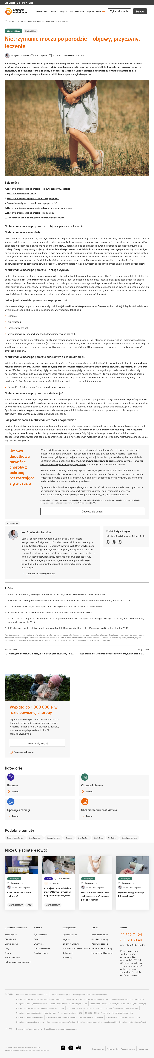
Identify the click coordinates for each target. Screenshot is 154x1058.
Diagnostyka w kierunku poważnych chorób (89, 994)
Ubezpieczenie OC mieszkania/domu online (123, 1017)
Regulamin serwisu (128, 1049)
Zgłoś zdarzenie (119, 11)
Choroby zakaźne (35, 838)
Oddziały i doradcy (99, 939)
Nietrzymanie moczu (32, 279)
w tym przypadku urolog (31, 410)
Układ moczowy (12, 523)
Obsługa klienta (69, 927)
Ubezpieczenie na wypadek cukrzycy (104, 1003)
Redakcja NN (54, 883)
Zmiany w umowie (71, 943)
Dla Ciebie (10, 2)
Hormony (69, 838)
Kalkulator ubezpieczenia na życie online (32, 994)
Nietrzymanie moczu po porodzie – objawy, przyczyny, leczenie (38, 188)
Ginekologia (98, 838)
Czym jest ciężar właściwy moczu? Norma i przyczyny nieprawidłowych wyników (57, 892)
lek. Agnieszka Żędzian (20, 55)
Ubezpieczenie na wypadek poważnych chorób (68, 1003)
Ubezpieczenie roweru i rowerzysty (30, 1022)
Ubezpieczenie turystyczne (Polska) (60, 1022)
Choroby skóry (83, 838)
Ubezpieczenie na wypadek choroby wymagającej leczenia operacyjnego (45, 999)
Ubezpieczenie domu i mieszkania (29, 1017)
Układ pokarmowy (53, 838)
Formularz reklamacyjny (102, 952)
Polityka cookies (113, 1049)
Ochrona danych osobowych (18, 961)
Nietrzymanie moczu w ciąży (21, 193)
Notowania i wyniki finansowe (76, 948)
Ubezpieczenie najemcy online (91, 1017)
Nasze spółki (11, 934)
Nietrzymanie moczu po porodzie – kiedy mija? (30, 212)
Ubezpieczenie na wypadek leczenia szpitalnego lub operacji (40, 1008)
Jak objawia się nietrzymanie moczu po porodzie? (32, 203)
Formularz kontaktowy (101, 948)
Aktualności (10, 939)
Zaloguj (140, 11)
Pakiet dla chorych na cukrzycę (133, 1003)
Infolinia (123, 927)
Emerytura (63, 11)
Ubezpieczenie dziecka (67, 1013)
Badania (48, 879)
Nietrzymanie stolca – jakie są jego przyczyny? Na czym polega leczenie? (95, 896)
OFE (80, 1013)
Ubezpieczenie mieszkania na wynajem (61, 1017)
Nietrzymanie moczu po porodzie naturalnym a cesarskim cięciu (39, 207)
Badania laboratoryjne (15, 838)
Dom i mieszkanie (77, 11)
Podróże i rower (41, 952)
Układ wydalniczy (30, 31)
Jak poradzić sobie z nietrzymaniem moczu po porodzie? (35, 217)
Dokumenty (68, 952)
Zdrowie (11, 21)
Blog (31, 2)
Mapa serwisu (143, 1049)
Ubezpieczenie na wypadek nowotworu (31, 1003)
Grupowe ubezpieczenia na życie (29, 1029)
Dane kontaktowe (99, 934)
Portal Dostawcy (12, 957)
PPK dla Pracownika (102, 1013)
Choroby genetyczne (129, 838)
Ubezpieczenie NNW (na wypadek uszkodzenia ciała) (117, 1008)
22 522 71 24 (131, 934)
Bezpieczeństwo (98, 1049)
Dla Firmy (22, 2)
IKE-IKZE (88, 1013)
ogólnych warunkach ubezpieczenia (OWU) (79, 503)
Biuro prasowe (11, 943)
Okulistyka (112, 838)
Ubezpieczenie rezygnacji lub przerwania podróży (97, 1022)
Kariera (8, 952)
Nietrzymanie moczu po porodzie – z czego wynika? (33, 198)
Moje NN (66, 939)
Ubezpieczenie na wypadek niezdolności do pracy (36, 1013)
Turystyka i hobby (93, 11)
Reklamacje (68, 957)
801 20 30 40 (131, 939)
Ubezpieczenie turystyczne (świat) (132, 1022)
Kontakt (94, 927)
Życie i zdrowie (41, 11)
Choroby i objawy (13, 31)
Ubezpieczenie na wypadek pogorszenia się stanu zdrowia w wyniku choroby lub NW (110, 999)
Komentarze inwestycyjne (122, 1013)
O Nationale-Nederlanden (16, 927)
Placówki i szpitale (99, 943)
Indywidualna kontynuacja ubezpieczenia (60, 1029)
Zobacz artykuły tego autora (38, 573)
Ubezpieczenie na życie (60, 994)
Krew (29, 905)
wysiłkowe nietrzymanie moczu (81, 306)
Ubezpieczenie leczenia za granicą (80, 1008)
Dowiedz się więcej (96, 512)
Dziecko (53, 11)
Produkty (38, 927)
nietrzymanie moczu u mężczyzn (54, 387)
